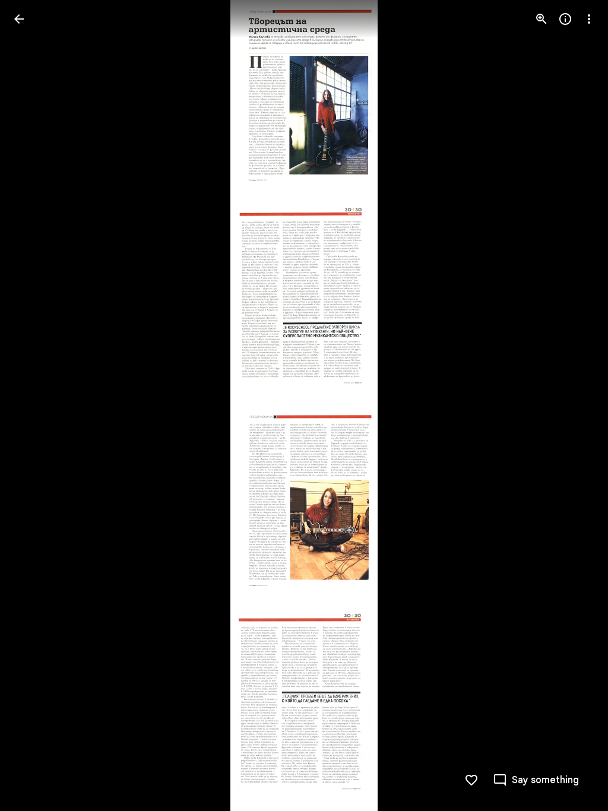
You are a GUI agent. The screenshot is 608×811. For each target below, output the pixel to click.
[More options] (589, 19)
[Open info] (565, 19)
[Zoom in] (541, 19)
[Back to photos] (19, 19)
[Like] (471, 780)
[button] (574, 405)
